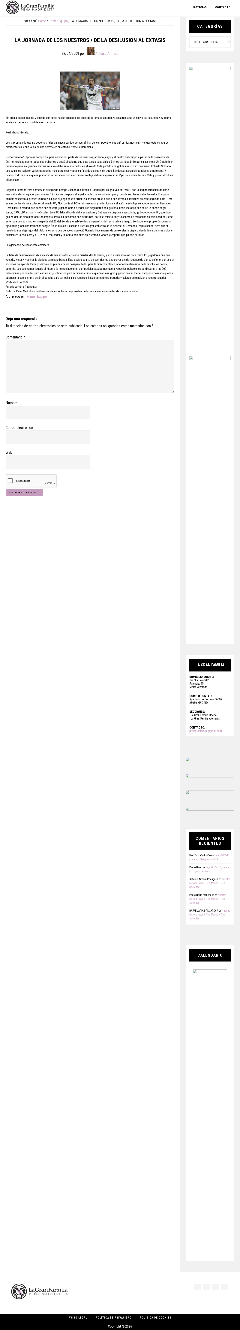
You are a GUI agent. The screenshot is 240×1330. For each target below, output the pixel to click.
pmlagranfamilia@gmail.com (205, 731)
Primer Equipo (36, 296)
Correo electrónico (19, 427)
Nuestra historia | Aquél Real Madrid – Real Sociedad (209, 883)
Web (9, 452)
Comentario (15, 337)
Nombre (12, 403)
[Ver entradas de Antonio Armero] (90, 51)
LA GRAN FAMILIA (30, 8)
